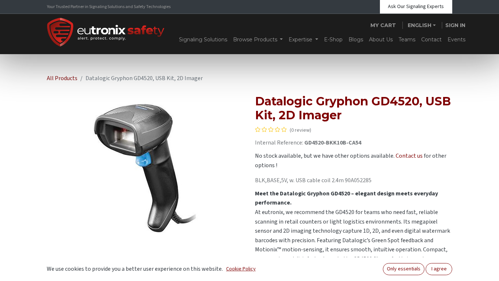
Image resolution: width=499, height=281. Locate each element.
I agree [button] (439, 269)
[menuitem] (203, 39)
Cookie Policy (241, 269)
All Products (62, 78)
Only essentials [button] (403, 269)
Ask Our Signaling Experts (416, 6)
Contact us (409, 156)
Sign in (455, 25)
